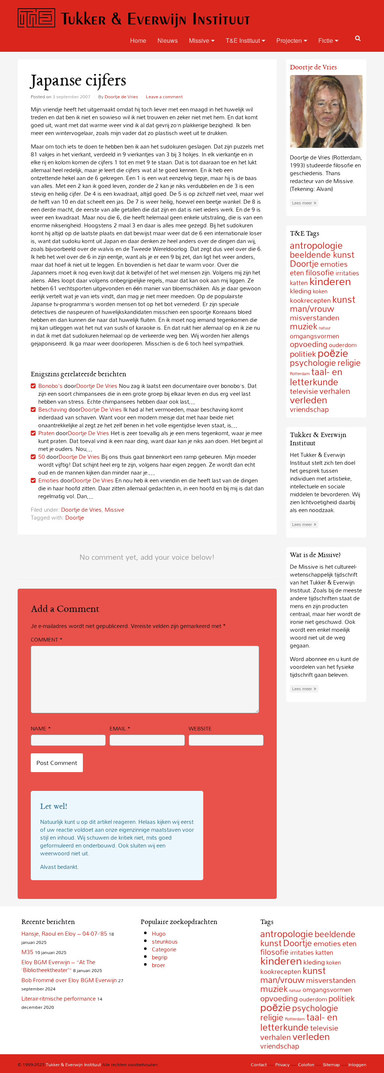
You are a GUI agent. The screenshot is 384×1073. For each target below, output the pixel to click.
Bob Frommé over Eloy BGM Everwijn (69, 980)
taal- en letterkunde (316, 376)
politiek (303, 354)
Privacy (282, 1064)
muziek (303, 326)
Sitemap (331, 1064)
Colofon (306, 1064)
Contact (259, 1064)
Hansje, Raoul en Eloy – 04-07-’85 (64, 933)
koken (320, 291)
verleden (308, 399)
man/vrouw (312, 308)
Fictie (325, 40)
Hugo (159, 933)
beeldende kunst (322, 254)
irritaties (302, 952)
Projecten (289, 40)
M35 (27, 951)
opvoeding (308, 344)
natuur (325, 328)
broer (158, 965)
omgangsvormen (314, 336)
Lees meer (302, 203)
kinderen (330, 281)
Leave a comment (164, 96)
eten (297, 273)
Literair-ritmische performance (58, 998)
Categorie (164, 949)
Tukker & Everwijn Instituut (155, 18)
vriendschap (309, 409)
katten (299, 282)
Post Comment (56, 763)
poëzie (333, 353)
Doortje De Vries (96, 385)
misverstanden (331, 980)
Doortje (74, 517)
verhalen (335, 391)
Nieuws (168, 40)
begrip (160, 957)
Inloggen (357, 1064)
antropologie (316, 245)
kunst (344, 299)
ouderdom (313, 999)
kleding (300, 291)
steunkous (165, 941)
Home (138, 40)
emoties (334, 263)
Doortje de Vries (121, 96)
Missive (199, 40)
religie (349, 362)
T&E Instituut (243, 40)
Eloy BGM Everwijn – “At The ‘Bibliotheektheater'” (58, 965)
